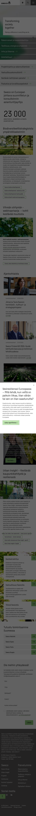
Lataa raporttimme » (11, 423)
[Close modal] (33, 385)
